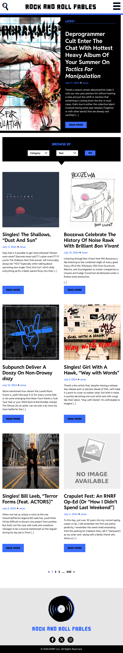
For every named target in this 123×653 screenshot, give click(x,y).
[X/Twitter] (61, 640)
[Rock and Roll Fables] (61, 6)
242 (68, 571)
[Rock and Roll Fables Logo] (62, 614)
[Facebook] (53, 640)
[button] (5, 7)
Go (90, 153)
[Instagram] (71, 640)
